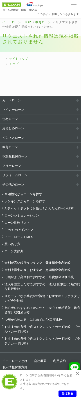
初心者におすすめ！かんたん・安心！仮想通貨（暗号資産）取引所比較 (42, 310)
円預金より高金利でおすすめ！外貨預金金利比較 (39, 277)
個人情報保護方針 (14, 367)
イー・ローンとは (14, 361)
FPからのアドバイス (19, 230)
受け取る (67, 393)
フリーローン (11, 165)
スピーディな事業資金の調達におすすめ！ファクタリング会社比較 (42, 298)
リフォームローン (14, 175)
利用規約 (59, 361)
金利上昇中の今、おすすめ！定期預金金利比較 (37, 270)
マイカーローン (13, 109)
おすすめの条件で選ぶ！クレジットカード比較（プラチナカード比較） (42, 341)
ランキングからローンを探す (24, 201)
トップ (13, 64)
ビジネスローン (13, 137)
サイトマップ (18, 58)
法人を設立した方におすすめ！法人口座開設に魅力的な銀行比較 (42, 286)
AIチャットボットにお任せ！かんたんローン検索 (39, 208)
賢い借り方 (12, 244)
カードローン (11, 100)
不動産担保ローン (14, 156)
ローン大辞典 (13, 251)
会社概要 (40, 361)
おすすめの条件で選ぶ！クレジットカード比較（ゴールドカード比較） (42, 329)
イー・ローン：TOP (16, 22)
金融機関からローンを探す (23, 194)
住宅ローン (10, 119)
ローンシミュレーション (21, 215)
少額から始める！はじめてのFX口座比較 (33, 319)
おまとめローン (13, 128)
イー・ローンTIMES (18, 237)
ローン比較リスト (17, 222)
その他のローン (13, 184)
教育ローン (43, 22)
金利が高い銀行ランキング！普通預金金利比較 (37, 263)
